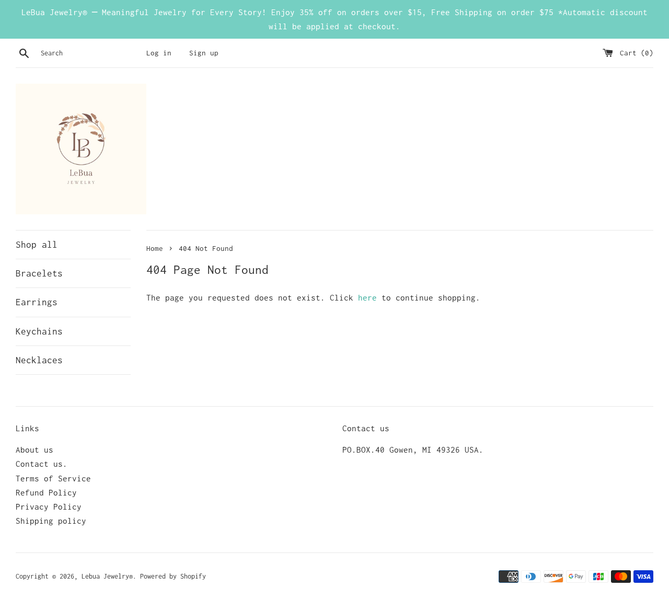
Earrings (36, 302)
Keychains (39, 331)
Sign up (203, 53)
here (367, 297)
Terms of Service (53, 478)
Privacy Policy (49, 506)
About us (34, 449)
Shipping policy (51, 520)
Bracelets (39, 273)
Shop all (36, 244)
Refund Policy (46, 492)
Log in (158, 53)
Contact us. (41, 463)
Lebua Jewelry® (107, 576)
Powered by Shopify (173, 576)
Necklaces (39, 360)
